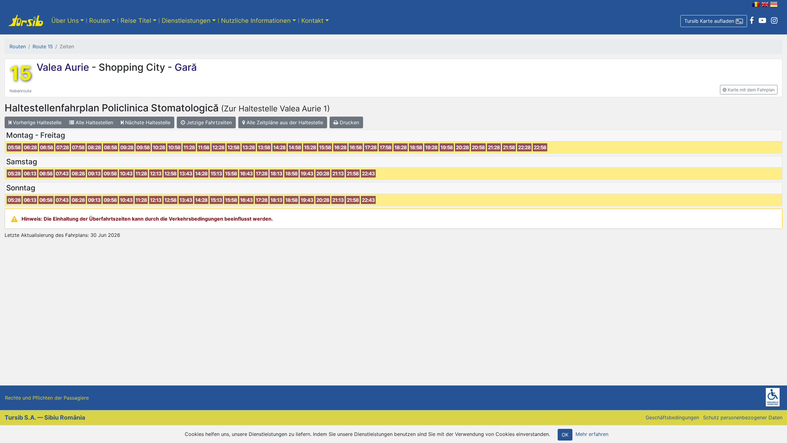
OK (565, 435)
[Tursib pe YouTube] (762, 21)
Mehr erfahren (591, 434)
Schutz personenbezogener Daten (742, 417)
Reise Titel (136, 20)
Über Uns (65, 20)
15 (21, 73)
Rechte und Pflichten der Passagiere (47, 398)
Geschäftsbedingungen (672, 417)
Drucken (348, 122)
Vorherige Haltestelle (36, 122)
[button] (713, 21)
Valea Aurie (64, 67)
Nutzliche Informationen (256, 20)
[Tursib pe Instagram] (774, 21)
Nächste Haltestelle (147, 122)
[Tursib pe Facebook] (751, 21)
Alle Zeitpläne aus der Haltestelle (284, 122)
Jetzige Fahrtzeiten (208, 122)
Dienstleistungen (186, 20)
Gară (184, 67)
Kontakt (312, 20)
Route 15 (43, 46)
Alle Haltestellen (93, 122)
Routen (99, 20)
